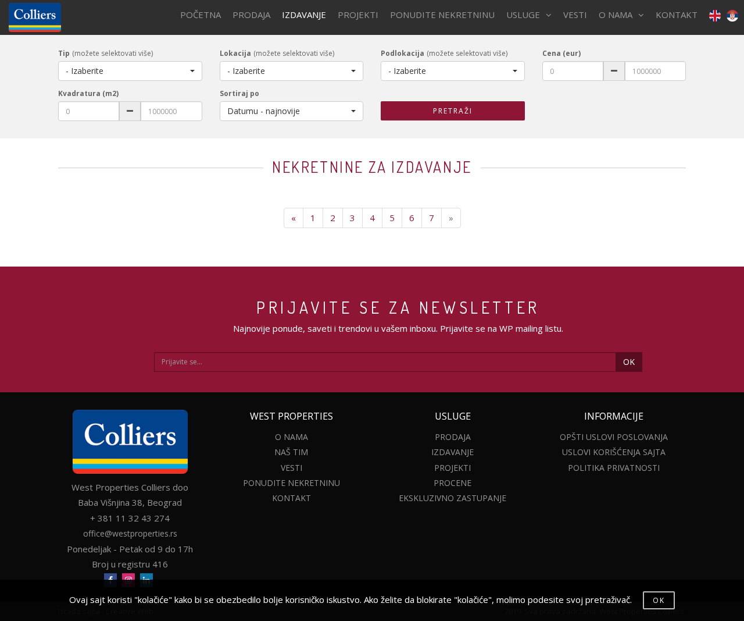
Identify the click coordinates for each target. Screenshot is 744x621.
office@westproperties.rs (130, 533)
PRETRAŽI (453, 111)
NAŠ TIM (291, 451)
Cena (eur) (561, 53)
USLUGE (523, 14)
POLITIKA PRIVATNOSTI (614, 467)
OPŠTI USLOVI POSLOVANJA (614, 436)
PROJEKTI (358, 14)
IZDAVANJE (304, 14)
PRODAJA (251, 14)
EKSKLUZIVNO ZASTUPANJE (452, 497)
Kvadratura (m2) (88, 93)
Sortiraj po (239, 93)
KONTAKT (677, 14)
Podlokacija (402, 53)
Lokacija (235, 53)
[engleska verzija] (712, 15)
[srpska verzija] (732, 15)
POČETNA (200, 14)
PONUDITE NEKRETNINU (442, 14)
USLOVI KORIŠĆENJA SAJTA (614, 451)
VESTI (575, 14)
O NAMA (615, 14)
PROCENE (452, 482)
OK (629, 361)
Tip (64, 53)
